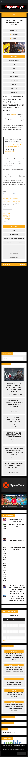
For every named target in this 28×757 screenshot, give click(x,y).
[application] (14, 501)
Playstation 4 (14, 76)
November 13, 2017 (9, 151)
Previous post (6, 264)
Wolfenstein (14, 254)
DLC (14, 64)
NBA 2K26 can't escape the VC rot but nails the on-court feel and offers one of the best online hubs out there (17, 589)
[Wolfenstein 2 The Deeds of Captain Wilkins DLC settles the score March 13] (7, 210)
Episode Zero (14, 234)
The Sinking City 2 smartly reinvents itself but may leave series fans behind (14, 386)
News (14, 68)
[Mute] (22, 506)
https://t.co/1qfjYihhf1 (15, 144)
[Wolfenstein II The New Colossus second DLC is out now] (7, 195)
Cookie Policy (7, 751)
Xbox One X (14, 92)
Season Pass (14, 80)
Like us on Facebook (8, 723)
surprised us (13, 114)
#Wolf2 (18, 143)
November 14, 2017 (15, 30)
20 (16, 632)
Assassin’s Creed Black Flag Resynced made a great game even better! (14, 450)
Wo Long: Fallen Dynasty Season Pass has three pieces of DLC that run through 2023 (14, 683)
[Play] (3, 506)
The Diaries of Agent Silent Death (14, 246)
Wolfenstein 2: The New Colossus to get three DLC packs (17, 200)
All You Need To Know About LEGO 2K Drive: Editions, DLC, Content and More (14, 694)
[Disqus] (14, 288)
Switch (14, 84)
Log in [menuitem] (2, 1)
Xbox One (14, 88)
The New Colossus (14, 250)
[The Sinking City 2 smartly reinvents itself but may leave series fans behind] (14, 380)
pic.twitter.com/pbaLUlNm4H (12, 146)
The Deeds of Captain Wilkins (14, 242)
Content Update (14, 60)
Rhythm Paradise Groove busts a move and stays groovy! (14, 435)
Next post (22, 264)
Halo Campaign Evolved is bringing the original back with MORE (14, 465)
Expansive (15, 34)
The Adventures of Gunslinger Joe (14, 238)
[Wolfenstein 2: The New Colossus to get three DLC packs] (17, 195)
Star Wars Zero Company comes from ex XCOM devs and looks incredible (14, 404)
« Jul (4, 640)
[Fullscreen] (24, 506)
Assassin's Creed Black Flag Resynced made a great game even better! (17, 598)
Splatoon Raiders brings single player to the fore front (14, 420)
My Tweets (4, 719)
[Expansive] (14, 7)
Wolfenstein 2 (14, 258)
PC (14, 72)
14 (20, 628)
